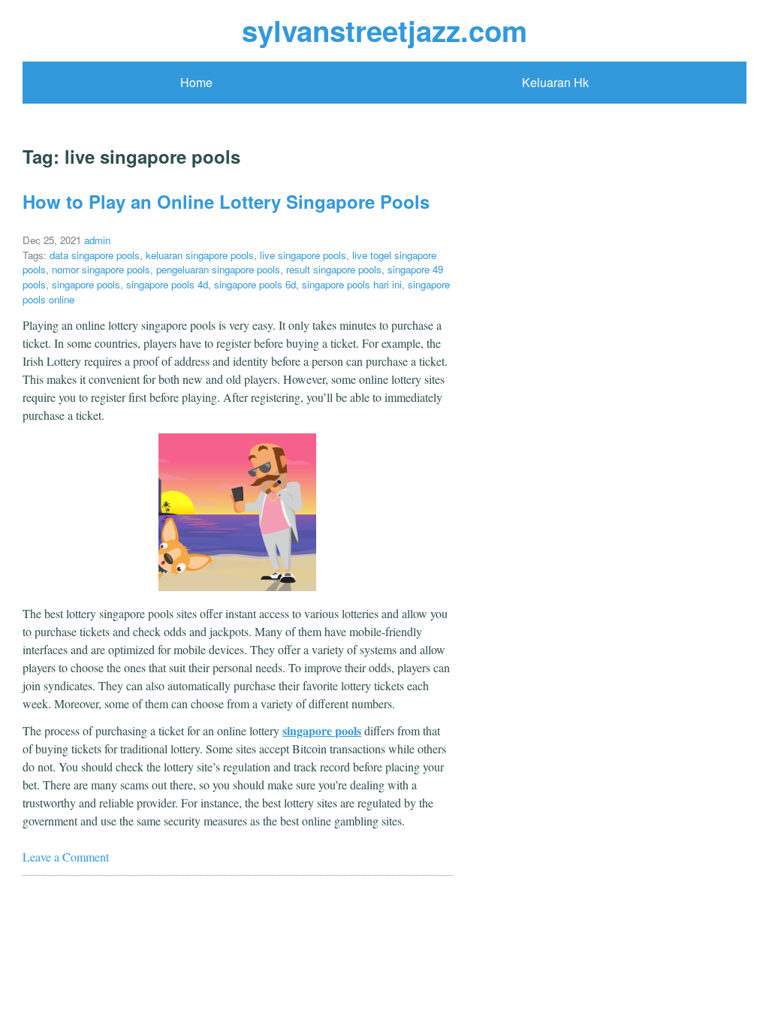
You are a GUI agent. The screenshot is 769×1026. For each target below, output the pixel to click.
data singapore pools (95, 255)
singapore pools (86, 284)
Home (196, 82)
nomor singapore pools (101, 269)
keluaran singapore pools (200, 255)
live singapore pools (303, 255)
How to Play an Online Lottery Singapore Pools (226, 201)
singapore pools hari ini (352, 284)
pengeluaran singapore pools (218, 269)
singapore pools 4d (167, 284)
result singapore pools (333, 269)
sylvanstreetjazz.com (384, 30)
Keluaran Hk (555, 82)
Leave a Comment (66, 857)
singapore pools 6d (255, 284)
